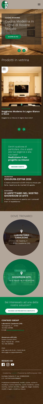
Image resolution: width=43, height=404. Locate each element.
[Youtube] (12, 365)
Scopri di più (13, 37)
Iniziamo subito (17, 167)
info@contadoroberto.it (15, 330)
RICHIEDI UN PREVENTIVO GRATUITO (21, 311)
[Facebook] (3, 365)
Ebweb (13, 373)
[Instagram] (7, 365)
